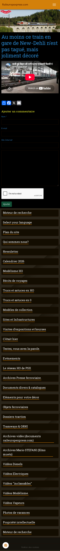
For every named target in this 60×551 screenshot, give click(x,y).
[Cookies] (6, 545)
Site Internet (6, 140)
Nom (3, 116)
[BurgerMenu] (54, 4)
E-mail (4, 128)
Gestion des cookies (30, 547)
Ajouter (6, 204)
